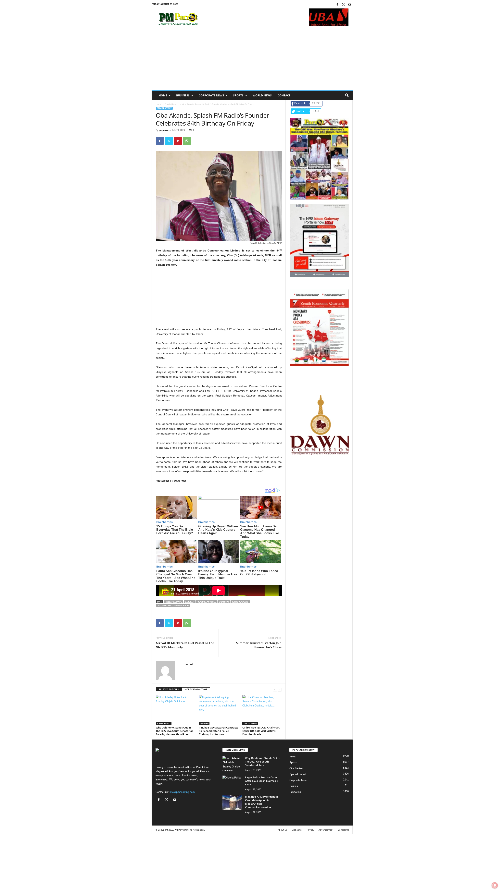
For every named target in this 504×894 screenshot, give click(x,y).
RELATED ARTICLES (169, 689)
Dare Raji (189, 602)
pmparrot (164, 130)
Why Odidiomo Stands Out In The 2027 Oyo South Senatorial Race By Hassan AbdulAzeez (174, 731)
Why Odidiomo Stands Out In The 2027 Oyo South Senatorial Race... (262, 761)
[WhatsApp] (187, 141)
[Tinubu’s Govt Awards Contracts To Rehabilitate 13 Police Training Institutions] (218, 710)
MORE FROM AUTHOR (195, 689)
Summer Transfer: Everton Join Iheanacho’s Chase (259, 645)
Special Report (172, 104)
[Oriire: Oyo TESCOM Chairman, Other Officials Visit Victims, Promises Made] (262, 710)
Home (163, 95)
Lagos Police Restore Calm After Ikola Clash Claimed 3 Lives (261, 781)
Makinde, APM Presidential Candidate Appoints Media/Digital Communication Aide (261, 802)
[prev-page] (275, 689)
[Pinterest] (178, 141)
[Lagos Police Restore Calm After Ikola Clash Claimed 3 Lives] (232, 783)
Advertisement (326, 829)
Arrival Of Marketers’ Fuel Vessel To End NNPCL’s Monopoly (185, 645)
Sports (238, 95)
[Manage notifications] (495, 885)
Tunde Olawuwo (240, 602)
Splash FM (224, 602)
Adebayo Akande (174, 602)
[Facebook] (337, 5)
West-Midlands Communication (173, 605)
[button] (346, 95)
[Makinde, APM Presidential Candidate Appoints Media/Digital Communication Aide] (232, 802)
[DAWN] (319, 425)
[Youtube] (349, 5)
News (292, 756)
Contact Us (343, 829)
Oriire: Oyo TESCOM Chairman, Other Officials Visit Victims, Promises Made (261, 731)
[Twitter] (343, 5)
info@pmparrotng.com (182, 791)
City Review (296, 768)
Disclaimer (297, 829)
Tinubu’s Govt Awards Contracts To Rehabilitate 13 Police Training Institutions (218, 731)
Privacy (310, 829)
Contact (284, 95)
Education (295, 791)
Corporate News (211, 95)
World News (262, 95)
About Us (282, 829)
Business (183, 95)
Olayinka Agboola (206, 602)
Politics (293, 786)
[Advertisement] (252, 60)
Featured (204, 723)
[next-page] (280, 689)
